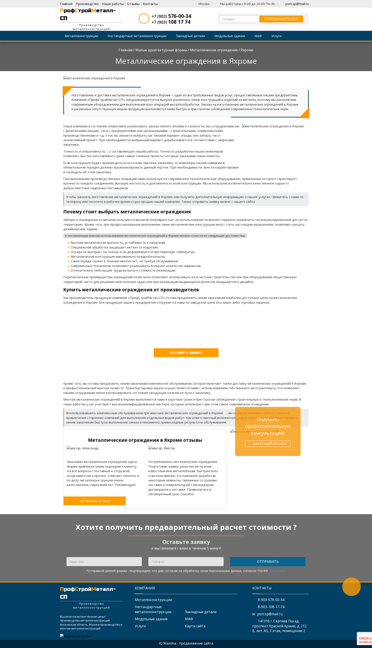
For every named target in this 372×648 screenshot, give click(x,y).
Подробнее (277, 571)
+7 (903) (171, 16)
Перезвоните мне (281, 19)
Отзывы (133, 4)
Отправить (268, 561)
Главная (66, 4)
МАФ (189, 619)
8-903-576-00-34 (270, 599)
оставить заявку (186, 352)
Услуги (140, 626)
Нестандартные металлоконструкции (153, 609)
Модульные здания (151, 619)
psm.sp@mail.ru (297, 4)
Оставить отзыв (95, 501)
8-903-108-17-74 (270, 606)
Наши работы (113, 4)
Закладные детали (200, 611)
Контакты (150, 4)
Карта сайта (195, 626)
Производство (87, 4)
